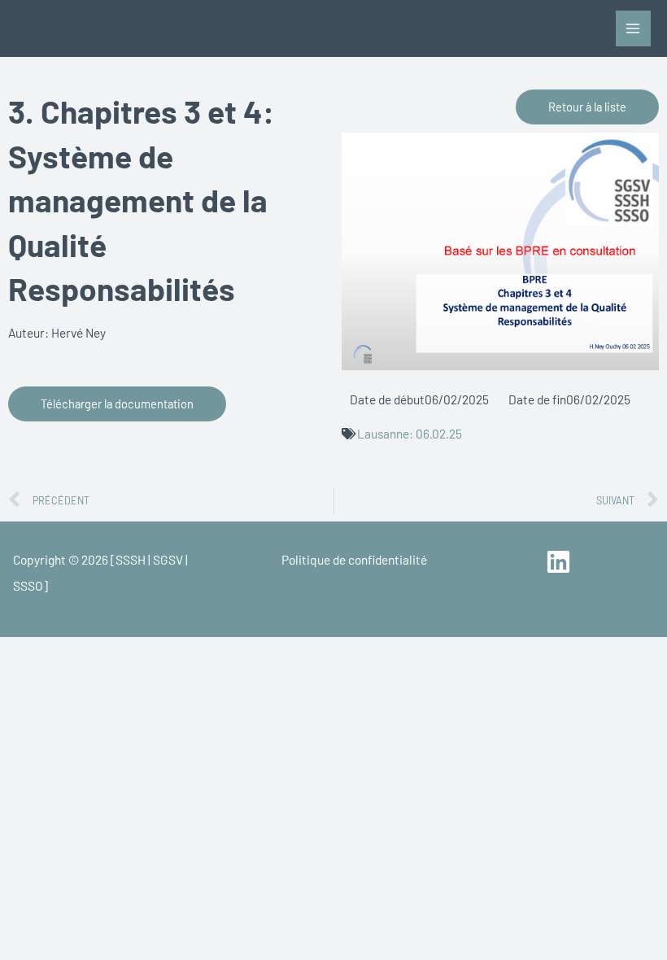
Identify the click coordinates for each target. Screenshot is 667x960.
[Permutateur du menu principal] (633, 28)
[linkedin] (561, 561)
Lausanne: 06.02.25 (409, 433)
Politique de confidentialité (354, 559)
